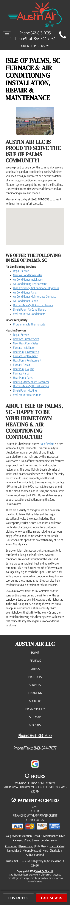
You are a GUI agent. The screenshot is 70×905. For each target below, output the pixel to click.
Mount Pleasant (32, 850)
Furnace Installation (24, 347)
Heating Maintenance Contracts (31, 382)
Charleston (11, 846)
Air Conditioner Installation (28, 279)
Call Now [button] (50, 897)
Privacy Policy (35, 709)
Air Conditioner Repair (25, 301)
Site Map (35, 717)
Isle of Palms (47, 444)
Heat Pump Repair (23, 369)
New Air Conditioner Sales (27, 275)
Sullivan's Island (35, 855)
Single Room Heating (25, 390)
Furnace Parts (21, 373)
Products (35, 677)
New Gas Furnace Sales (26, 339)
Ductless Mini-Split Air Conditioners (33, 305)
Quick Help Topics (33, 46)
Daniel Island (26, 846)
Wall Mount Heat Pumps (27, 395)
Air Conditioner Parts (25, 292)
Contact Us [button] (18, 897)
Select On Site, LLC (44, 871)
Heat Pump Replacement (27, 360)
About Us (35, 701)
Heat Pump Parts (22, 378)
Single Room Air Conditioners (29, 309)
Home (35, 652)
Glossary (35, 725)
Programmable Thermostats (29, 324)
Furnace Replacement (25, 356)
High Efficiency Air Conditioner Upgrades (36, 288)
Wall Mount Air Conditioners (29, 314)
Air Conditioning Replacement (30, 284)
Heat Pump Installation (26, 352)
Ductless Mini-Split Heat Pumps (31, 386)
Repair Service (21, 271)
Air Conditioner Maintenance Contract (34, 296)
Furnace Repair (21, 365)
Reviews (35, 661)
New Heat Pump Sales (25, 343)
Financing (35, 693)
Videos (35, 669)
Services (35, 685)
